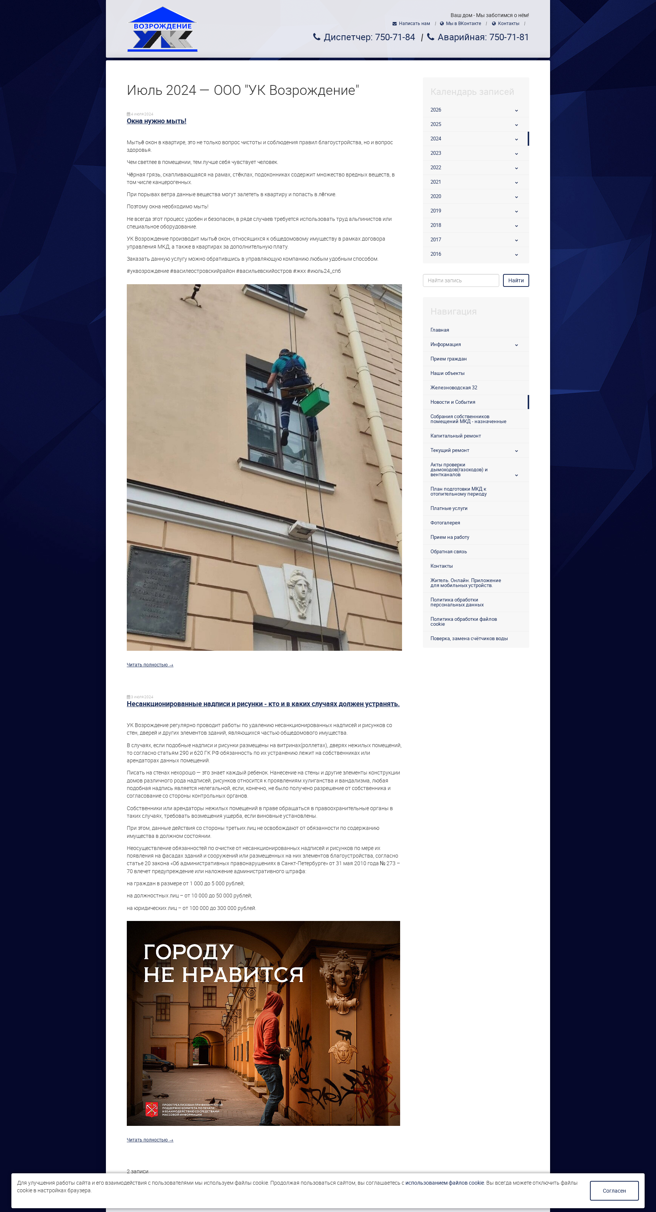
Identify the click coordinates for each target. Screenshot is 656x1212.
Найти (516, 280)
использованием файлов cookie (444, 1183)
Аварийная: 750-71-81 (483, 37)
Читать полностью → (150, 664)
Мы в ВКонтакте (463, 23)
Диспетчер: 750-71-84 (369, 37)
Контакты (508, 23)
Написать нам (414, 23)
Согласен (614, 1191)
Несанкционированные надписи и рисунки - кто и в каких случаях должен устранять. (263, 704)
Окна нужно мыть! (156, 121)
